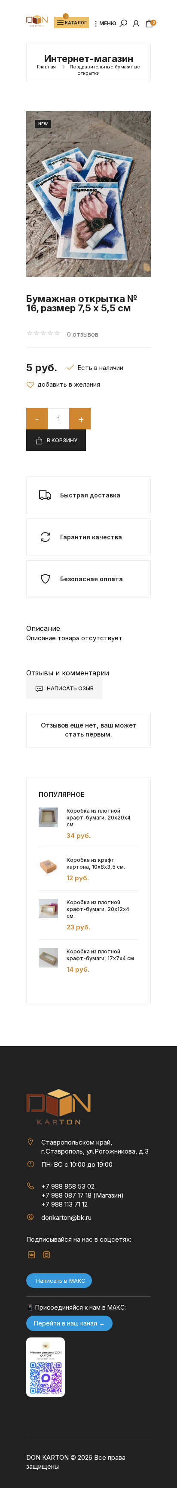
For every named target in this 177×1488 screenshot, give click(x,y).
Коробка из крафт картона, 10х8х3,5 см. (96, 863)
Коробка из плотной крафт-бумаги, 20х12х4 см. (98, 909)
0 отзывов (82, 334)
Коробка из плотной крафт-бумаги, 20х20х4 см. (99, 818)
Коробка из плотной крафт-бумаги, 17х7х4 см (100, 954)
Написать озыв (70, 688)
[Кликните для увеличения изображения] (88, 194)
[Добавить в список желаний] (63, 385)
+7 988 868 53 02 (68, 1186)
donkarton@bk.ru (66, 1217)
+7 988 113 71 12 (64, 1204)
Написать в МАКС (60, 1280)
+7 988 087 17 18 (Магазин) (82, 1195)
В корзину (61, 440)
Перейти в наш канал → (69, 1323)
